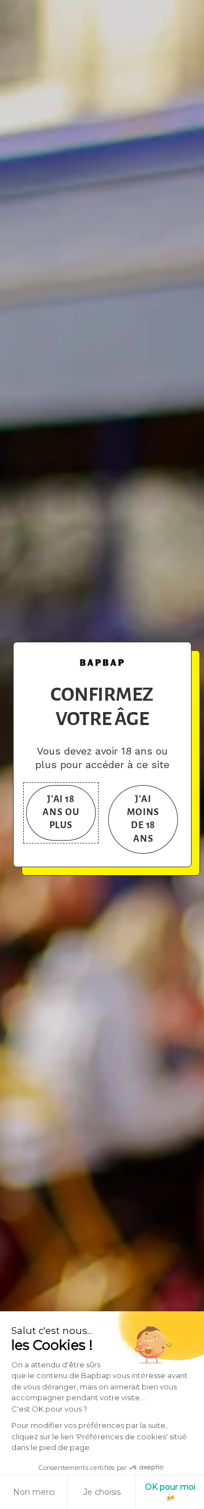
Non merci (34, 1492)
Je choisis (102, 1492)
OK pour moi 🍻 (170, 1492)
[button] (61, 813)
